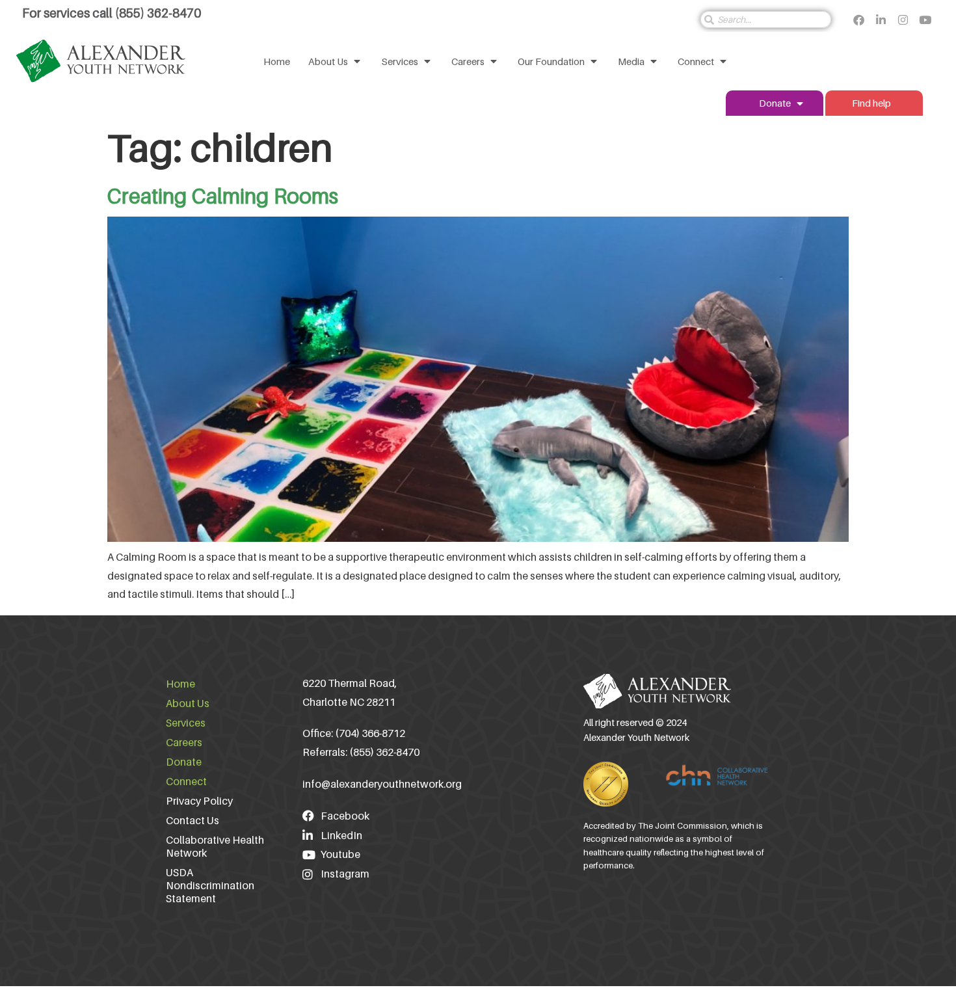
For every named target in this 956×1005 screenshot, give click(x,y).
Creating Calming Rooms (222, 195)
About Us (187, 703)
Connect (186, 781)
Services (186, 722)
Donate (184, 761)
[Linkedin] (881, 19)
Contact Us (192, 820)
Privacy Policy (199, 800)
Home (180, 683)
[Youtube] (925, 19)
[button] (335, 61)
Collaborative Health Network (215, 846)
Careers (184, 742)
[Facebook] (858, 19)
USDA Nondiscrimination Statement (210, 885)
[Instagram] (903, 19)
